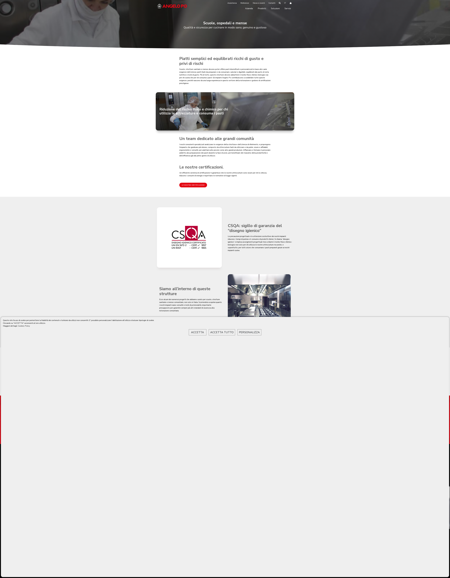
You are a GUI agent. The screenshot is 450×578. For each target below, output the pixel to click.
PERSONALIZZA (249, 332)
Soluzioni (275, 8)
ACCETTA (197, 332)
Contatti (271, 3)
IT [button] (285, 3)
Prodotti (262, 8)
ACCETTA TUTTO (222, 332)
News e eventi (259, 3)
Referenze (244, 3)
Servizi (288, 8)
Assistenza (232, 3)
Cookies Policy (24, 326)
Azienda (249, 8)
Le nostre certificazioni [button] (193, 185)
